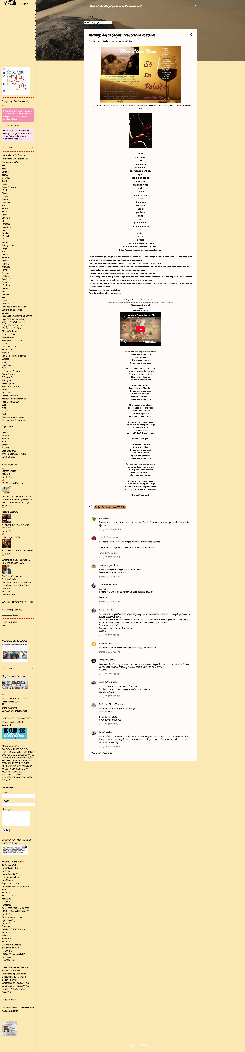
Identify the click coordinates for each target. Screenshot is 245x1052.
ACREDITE (6, 938)
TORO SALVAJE (9, 865)
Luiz (4, 405)
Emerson (6, 224)
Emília (5, 444)
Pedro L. (5, 184)
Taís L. (5, 181)
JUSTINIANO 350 (10, 868)
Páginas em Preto (10, 883)
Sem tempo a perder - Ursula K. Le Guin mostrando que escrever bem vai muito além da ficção (17, 499)
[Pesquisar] (195, 7)
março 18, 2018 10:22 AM (110, 529)
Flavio (4, 193)
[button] (190, 35)
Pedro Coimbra (105, 682)
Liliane (5, 432)
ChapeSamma (8, 374)
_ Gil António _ (106, 537)
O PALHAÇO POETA (11, 537)
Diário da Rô (7, 377)
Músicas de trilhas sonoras (14, 698)
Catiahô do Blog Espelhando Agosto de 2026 (116, 6)
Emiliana (6, 389)
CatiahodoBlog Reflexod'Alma (15, 983)
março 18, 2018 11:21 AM (109, 557)
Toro (4, 168)
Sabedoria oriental (10, 948)
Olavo (4, 300)
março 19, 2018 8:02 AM (109, 724)
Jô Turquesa (7, 392)
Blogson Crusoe (9, 471)
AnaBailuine (7, 349)
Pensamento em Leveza (13, 417)
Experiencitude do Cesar (13, 319)
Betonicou (103, 732)
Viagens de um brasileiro (13, 322)
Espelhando (7, 365)
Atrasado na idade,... (11, 877)
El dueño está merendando (14, 711)
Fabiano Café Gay (10, 512)
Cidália (5, 254)
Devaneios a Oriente (11, 944)
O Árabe (6, 926)
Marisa (5, 352)
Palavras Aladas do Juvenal (14, 306)
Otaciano (6, 178)
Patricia (5, 282)
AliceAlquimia (8, 383)
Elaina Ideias (8, 337)
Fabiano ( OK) (8, 334)
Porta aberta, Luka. (11, 701)
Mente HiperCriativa (11, 328)
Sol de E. (6, 294)
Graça (4, 248)
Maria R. (6, 267)
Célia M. (5, 303)
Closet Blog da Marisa (12, 310)
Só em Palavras (9, 980)
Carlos (5, 199)
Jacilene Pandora (10, 395)
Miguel (5, 196)
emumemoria (8, 457)
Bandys (5, 233)
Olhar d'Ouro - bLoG (108, 717)
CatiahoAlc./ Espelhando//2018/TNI (110, 507)
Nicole (4, 408)
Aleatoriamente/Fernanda (14, 398)
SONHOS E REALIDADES (13, 929)
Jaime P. (6, 218)
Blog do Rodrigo (9, 451)
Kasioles (103, 609)
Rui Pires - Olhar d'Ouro (109, 704)
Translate (104, 25)
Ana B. (5, 242)
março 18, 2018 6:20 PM (109, 635)
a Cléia (5, 343)
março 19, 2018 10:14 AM (109, 746)
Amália (5, 438)
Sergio (5, 288)
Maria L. (6, 236)
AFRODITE (6, 474)
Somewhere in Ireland (12, 917)
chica (101, 518)
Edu (3, 165)
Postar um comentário (101, 753)
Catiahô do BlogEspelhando (12, 125)
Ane (3, 291)
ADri (4, 297)
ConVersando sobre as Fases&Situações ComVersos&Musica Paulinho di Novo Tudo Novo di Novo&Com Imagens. (16, 582)
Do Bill (5, 411)
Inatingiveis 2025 (10, 874)
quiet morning (8, 920)
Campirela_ (104, 660)
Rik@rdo (5, 276)
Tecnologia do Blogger (142, 1045)
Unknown (103, 643)
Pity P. (4, 270)
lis (3, 106)
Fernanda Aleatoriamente (14, 420)
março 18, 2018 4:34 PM (109, 577)
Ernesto (5, 257)
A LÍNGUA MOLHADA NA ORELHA (17, 550)
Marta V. (6, 285)
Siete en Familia (9, 708)
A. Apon (5, 273)
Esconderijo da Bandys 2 (13, 954)
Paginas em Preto (10, 386)
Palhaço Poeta (8, 245)
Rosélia (5, 264)
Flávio (4, 935)
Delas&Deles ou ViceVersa (14, 977)
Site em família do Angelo (14, 454)
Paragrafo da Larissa (12, 340)
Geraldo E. (6, 279)
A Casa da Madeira (11, 371)
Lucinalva (6, 227)
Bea (3, 230)
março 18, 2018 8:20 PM (109, 674)
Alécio (4, 211)
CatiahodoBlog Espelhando (14, 973)
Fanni (4, 441)
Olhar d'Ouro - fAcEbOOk (110, 720)
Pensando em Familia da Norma (17, 316)
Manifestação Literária (12, 483)
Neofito (5, 448)
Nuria (4, 368)
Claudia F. (6, 202)
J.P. (3, 239)
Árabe (5, 414)
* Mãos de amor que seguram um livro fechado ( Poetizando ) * (127, 547)
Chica (4, 214)
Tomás (5, 175)
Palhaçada (6, 380)
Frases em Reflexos (11, 970)
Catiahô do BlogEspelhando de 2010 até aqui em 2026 (16, 562)
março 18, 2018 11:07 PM (109, 696)
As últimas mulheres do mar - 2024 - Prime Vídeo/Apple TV (16, 910)
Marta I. (5, 190)
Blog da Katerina (10, 331)
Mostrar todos (9, 594)
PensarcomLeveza (10, 402)
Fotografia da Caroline (12, 325)
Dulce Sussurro (9, 346)
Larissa (5, 359)
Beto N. (5, 208)
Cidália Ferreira (105, 584)
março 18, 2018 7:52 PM (109, 652)
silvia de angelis (106, 565)
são (3, 251)
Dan (4, 362)
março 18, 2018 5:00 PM (109, 602)
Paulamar (6, 905)
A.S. (3, 205)
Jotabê (5, 172)
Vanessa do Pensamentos (14, 356)
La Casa (5, 313)
